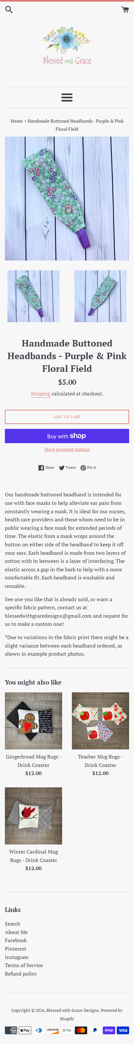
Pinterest (15, 948)
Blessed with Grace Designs (73, 1010)
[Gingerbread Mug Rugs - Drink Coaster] (33, 720)
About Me (16, 932)
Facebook (16, 940)
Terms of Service (24, 965)
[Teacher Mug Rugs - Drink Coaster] (100, 720)
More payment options (67, 449)
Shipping (40, 393)
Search (12, 923)
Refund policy (21, 973)
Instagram (17, 957)
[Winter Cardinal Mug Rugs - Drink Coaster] (33, 815)
